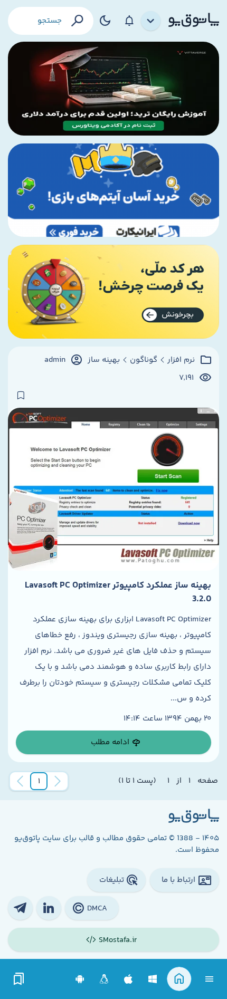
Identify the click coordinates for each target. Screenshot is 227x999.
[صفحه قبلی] (58, 781)
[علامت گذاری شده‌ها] (19, 979)
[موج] (113, 89)
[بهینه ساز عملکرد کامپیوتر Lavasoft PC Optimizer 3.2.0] (113, 489)
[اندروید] (80, 979)
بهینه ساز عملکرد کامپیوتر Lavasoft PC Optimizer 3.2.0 (118, 592)
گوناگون (143, 360)
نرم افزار (181, 360)
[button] (39, 781)
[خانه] (179, 979)
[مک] (128, 979)
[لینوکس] (104, 979)
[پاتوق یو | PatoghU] (193, 20)
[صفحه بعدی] (20, 781)
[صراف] (113, 292)
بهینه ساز (104, 360)
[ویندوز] (153, 979)
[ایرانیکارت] (113, 190)
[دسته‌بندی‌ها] (151, 21)
